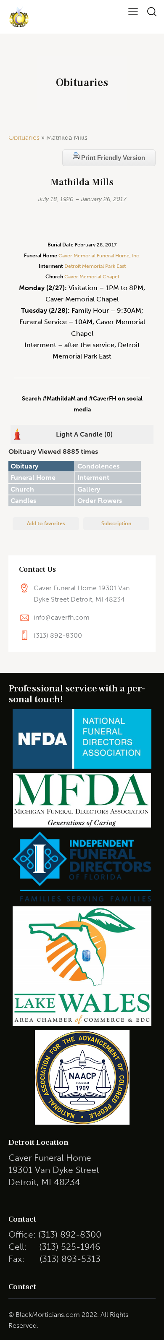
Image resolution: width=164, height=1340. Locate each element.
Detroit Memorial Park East (95, 266)
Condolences (98, 466)
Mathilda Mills (82, 182)
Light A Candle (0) (84, 434)
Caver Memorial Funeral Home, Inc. (99, 256)
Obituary (24, 466)
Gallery (88, 489)
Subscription (116, 523)
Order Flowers (99, 501)
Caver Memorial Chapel (91, 277)
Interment (93, 478)
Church (22, 489)
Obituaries (24, 137)
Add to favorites (46, 523)
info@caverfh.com (62, 617)
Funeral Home (33, 478)
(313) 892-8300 (58, 635)
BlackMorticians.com (48, 1315)
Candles (23, 501)
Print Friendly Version (112, 157)
